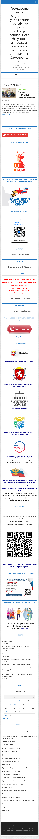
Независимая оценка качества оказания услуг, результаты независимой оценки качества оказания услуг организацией (19, 483)
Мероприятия (22, 89)
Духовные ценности (8, 755)
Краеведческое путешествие (11, 761)
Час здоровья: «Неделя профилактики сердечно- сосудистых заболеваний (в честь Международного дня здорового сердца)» (19, 667)
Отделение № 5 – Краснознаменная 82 (14, 781)
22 (6, 711)
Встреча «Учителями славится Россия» (26, 95)
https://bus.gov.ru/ (22, 567)
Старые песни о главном (9, 654)
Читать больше (9, 114)
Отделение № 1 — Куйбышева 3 (11, 771)
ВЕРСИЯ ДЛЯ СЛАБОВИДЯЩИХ (16, 134)
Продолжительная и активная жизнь (13, 794)
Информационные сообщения (11, 758)
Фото (3, 807)
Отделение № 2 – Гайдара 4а (11, 774)
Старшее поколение (8, 804)
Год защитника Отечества (10, 751)
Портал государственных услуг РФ (20, 457)
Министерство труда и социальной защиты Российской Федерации (19, 434)
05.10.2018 (6, 100)
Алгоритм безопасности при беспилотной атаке (16, 659)
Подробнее (19, 337)
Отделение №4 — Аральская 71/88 (13, 784)
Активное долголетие (8, 741)
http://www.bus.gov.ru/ (22, 500)
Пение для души (7, 787)
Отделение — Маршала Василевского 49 (14, 768)
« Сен (3, 718)
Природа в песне (7, 641)
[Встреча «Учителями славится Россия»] (9, 93)
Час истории (5, 810)
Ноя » (7, 718)
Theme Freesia (12, 832)
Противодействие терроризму (11, 797)
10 (15, 704)
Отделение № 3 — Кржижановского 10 (13, 777)
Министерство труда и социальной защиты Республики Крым (19, 385)
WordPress (19, 832)
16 (10, 708)
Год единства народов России (11, 748)
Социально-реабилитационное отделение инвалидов (18, 800)
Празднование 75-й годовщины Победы (14, 790)
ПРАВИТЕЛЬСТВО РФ (20, 409)
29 (6, 715)
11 (19, 704)
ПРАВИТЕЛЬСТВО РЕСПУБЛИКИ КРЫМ (19, 362)
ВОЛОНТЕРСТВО (7, 745)
